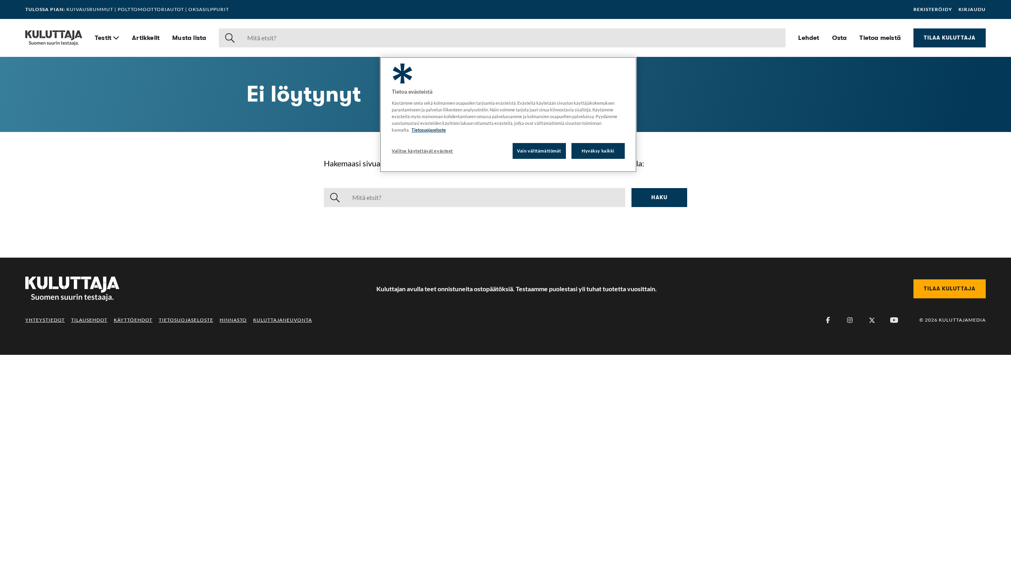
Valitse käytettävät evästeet (422, 150)
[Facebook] (827, 320)
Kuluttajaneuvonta (282, 320)
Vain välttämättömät (539, 150)
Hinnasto (233, 320)
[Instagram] (849, 320)
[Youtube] (894, 320)
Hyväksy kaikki (598, 150)
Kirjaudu (972, 9)
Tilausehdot (89, 320)
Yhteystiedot (45, 320)
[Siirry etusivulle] (53, 37)
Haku (659, 197)
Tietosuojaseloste (186, 320)
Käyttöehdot (133, 320)
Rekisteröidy (932, 9)
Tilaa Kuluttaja (949, 37)
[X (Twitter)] (872, 320)
